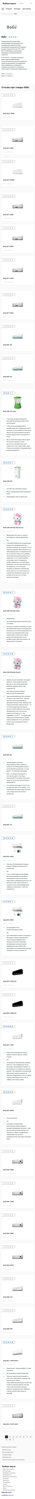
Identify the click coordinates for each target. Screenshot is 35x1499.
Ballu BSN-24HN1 (17, 1161)
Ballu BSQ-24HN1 (17, 864)
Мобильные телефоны (10, 1476)
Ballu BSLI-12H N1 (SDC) (17, 1416)
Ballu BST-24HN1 (17, 140)
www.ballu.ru (9, 73)
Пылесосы (6, 1480)
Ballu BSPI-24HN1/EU (17, 973)
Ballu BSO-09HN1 (17, 1116)
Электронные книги (9, 1490)
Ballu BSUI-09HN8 (17, 172)
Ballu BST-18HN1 (17, 206)
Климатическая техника (8, 1447)
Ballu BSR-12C (17, 816)
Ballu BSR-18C (17, 336)
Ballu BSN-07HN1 (17, 1257)
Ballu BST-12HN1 (17, 270)
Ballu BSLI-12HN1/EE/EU (17, 1368)
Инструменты (7, 1475)
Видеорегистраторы (9, 1473)
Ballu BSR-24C (17, 368)
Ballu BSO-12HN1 (17, 1054)
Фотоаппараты (7, 1486)
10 (10, 1439)
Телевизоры (6, 1482)
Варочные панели (8, 1469)
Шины (4, 1488)
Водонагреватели (7, 1452)
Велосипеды (7, 1471)
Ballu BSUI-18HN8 (17, 105)
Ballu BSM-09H (17, 1320)
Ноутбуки (5, 1478)
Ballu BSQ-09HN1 (17, 927)
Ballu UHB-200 (17, 480)
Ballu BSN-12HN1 (17, 1193)
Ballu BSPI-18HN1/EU (17, 1005)
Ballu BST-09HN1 (17, 238)
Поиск (31, 3)
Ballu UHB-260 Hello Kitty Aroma (17, 544)
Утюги (5, 1484)
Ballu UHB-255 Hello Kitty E (17, 618)
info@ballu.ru (9, 76)
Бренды (17, 9)
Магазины (26, 9)
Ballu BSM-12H (17, 1289)
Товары (8, 9)
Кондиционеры (7, 1454)
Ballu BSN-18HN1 (17, 1225)
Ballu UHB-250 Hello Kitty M (17, 690)
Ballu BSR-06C (17, 765)
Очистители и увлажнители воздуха (13, 1459)
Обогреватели (6, 1457)
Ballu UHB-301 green (17, 422)
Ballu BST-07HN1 (17, 305)
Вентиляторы (6, 1450)
